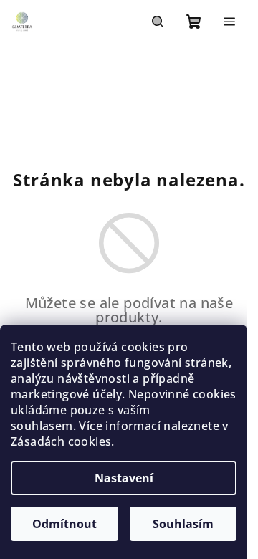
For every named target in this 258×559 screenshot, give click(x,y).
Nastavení (124, 478)
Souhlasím (183, 524)
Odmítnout (64, 524)
